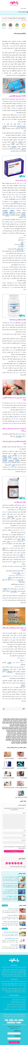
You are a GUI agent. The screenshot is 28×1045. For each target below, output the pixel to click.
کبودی (13, 465)
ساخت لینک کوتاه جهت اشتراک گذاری (17, 866)
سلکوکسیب (5, 458)
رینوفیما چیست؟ (23, 778)
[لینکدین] (7, 863)
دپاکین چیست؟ (14, 945)
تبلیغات (16, 1020)
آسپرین (9, 456)
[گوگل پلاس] (12, 863)
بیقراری (24, 731)
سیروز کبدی (23, 739)
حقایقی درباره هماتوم (22, 758)
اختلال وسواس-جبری (7, 722)
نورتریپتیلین (9, 671)
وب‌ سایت (23, 840)
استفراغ (23, 539)
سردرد (8, 541)
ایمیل (24, 835)
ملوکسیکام (5, 460)
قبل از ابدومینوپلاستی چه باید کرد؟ (20, 787)
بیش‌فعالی (14, 146)
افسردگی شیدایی (22, 728)
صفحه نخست (23, 8)
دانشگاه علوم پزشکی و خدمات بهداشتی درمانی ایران (16, 1007)
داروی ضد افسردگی (21, 126)
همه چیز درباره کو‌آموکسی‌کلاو (11, 938)
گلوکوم (22, 244)
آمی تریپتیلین (6, 669)
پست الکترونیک (17, 1036)
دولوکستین (5, 210)
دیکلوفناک (17, 460)
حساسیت (16, 201)
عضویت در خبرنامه (14, 1042)
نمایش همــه (5, 905)
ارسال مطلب (21, 1020)
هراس (13, 142)
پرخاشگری (14, 731)
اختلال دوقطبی (7, 719)
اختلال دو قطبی (20, 249)
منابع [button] (24, 709)
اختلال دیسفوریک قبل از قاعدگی (19, 722)
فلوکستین (8, 739)
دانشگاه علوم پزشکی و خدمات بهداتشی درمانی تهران (16, 1004)
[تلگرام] (18, 863)
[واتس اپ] (21, 863)
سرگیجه (18, 573)
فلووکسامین (5, 213)
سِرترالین (7, 215)
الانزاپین (15, 728)
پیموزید (8, 731)
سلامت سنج (19, 1022)
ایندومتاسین (11, 460)
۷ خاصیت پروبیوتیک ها (11, 896)
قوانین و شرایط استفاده (11, 1022)
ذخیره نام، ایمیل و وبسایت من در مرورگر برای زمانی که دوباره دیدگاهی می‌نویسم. (14, 847)
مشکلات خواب (10, 516)
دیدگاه (24, 813)
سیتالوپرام (12, 210)
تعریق (4, 548)
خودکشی (4, 126)
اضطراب (20, 142)
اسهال (19, 539)
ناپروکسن (15, 458)
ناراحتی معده (20, 580)
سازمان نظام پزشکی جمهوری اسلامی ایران (18, 1002)
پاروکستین (23, 215)
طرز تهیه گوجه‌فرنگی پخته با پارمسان (9, 877)
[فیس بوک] (15, 863)
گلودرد (21, 555)
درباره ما (6, 1020)
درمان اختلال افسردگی (21, 737)
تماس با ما (11, 1020)
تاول (15, 562)
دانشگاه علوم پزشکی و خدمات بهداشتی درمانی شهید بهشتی (15, 1009)
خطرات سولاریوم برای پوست (11, 890)
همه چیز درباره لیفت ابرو (9, 787)
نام (24, 830)
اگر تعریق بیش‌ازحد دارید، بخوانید (10, 922)
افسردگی (23, 149)
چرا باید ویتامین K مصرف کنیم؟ (11, 932)
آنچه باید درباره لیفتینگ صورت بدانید (19, 797)
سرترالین (14, 737)
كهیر (20, 507)
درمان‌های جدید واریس (9, 758)
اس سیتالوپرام (12, 213)
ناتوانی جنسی (14, 591)
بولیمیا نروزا (5, 728)
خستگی (9, 577)
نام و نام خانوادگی (17, 1031)
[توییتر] (10, 863)
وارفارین (9, 662)
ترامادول (23, 685)
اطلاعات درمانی (21, 18)
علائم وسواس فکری (16, 739)
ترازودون (23, 213)
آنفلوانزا (5, 589)
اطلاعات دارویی (12, 18)
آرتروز (15, 453)
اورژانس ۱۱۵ (18, 436)
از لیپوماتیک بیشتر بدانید (22, 768)
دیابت (22, 242)
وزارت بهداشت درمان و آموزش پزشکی (19, 999)
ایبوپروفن (4, 456)
